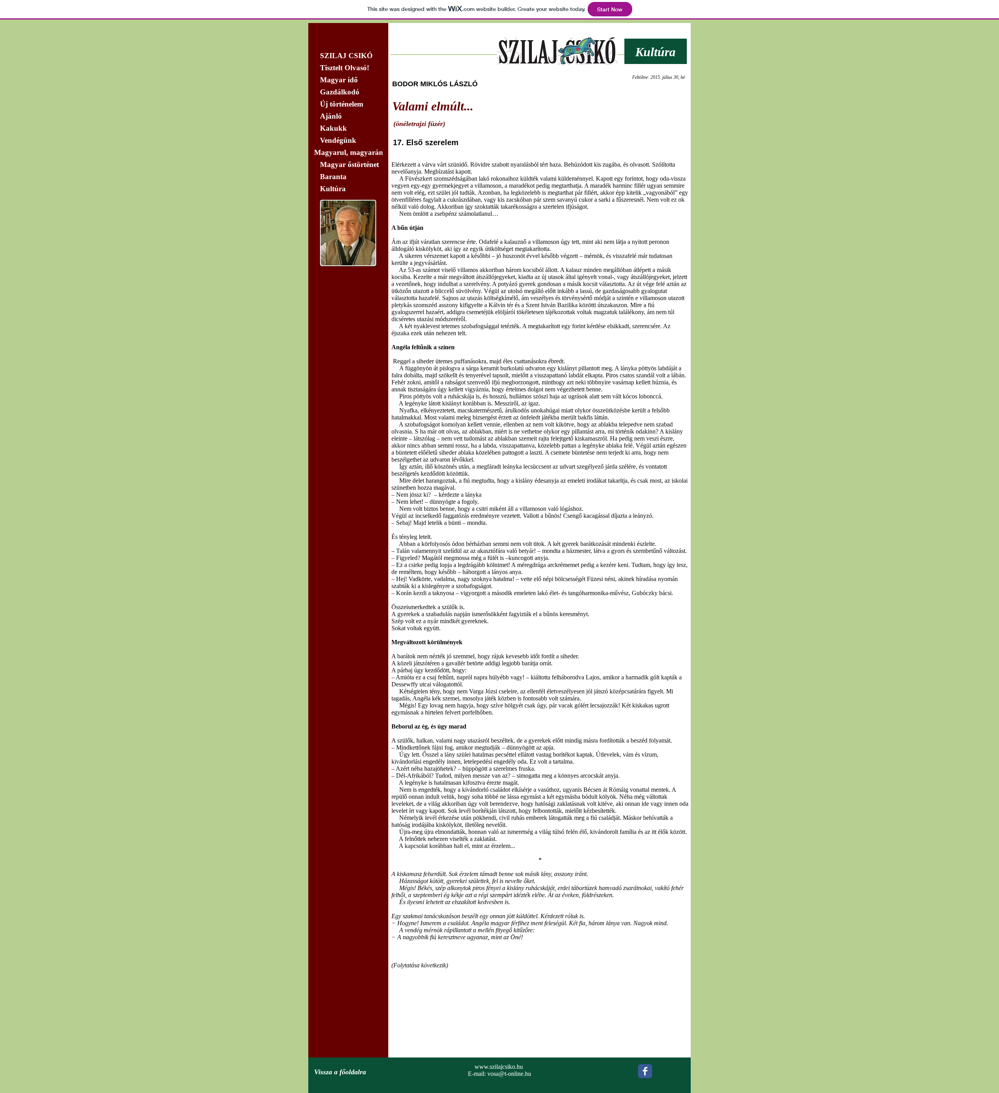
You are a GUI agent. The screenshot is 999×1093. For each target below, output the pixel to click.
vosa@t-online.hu (509, 1073)
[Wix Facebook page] (645, 1071)
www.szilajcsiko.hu (499, 1066)
